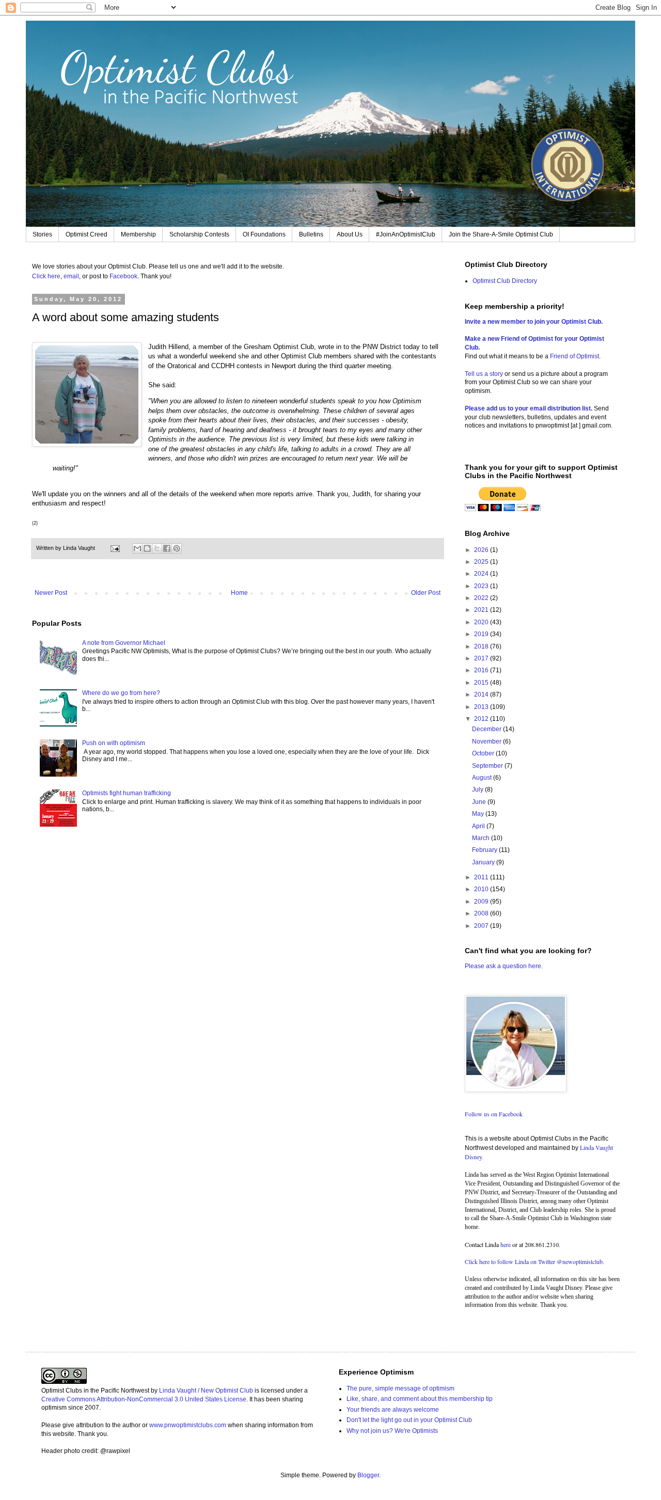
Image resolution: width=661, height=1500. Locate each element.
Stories (42, 234)
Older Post (425, 592)
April (479, 826)
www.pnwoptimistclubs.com (187, 1425)
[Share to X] (157, 548)
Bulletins (311, 234)
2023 (482, 586)
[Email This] (137, 548)
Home (239, 592)
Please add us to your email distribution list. (528, 408)
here (505, 1244)
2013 (482, 706)
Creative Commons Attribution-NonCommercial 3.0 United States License (143, 1399)
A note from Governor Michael (123, 642)
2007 (482, 925)
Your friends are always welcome (393, 1409)
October (484, 753)
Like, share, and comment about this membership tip (420, 1398)
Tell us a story (485, 373)
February (485, 850)
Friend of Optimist (574, 356)
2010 (482, 889)
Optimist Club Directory (505, 281)
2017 (482, 658)
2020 (482, 622)
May (478, 813)
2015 (482, 682)
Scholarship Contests (199, 234)
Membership (138, 234)
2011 (482, 877)
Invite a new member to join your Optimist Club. (534, 321)
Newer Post (51, 592)
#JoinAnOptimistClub (405, 234)
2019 (482, 634)
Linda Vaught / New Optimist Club (206, 1390)
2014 (482, 694)
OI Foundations (264, 234)
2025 (482, 561)
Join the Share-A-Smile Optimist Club (501, 234)
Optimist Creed (86, 234)
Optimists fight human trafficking (126, 793)
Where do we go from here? (121, 693)
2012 (482, 718)
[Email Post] (114, 548)
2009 (482, 901)
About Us (350, 234)
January (484, 862)
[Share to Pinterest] (176, 548)
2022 (482, 598)
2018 (482, 646)
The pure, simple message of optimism (400, 1388)
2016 (482, 670)
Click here (46, 276)
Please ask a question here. (504, 966)
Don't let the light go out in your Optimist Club (409, 1420)
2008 (482, 913)
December (487, 729)
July (478, 789)
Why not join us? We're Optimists (392, 1430)
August (482, 777)
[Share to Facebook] (167, 548)
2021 (482, 609)
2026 (482, 550)
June (479, 802)
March (481, 838)
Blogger (368, 1475)
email (71, 276)
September (488, 765)
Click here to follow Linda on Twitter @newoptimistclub (534, 1261)
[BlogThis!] (147, 548)
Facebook (123, 276)
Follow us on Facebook (494, 1114)
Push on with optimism (113, 743)
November (487, 741)
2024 (482, 573)
